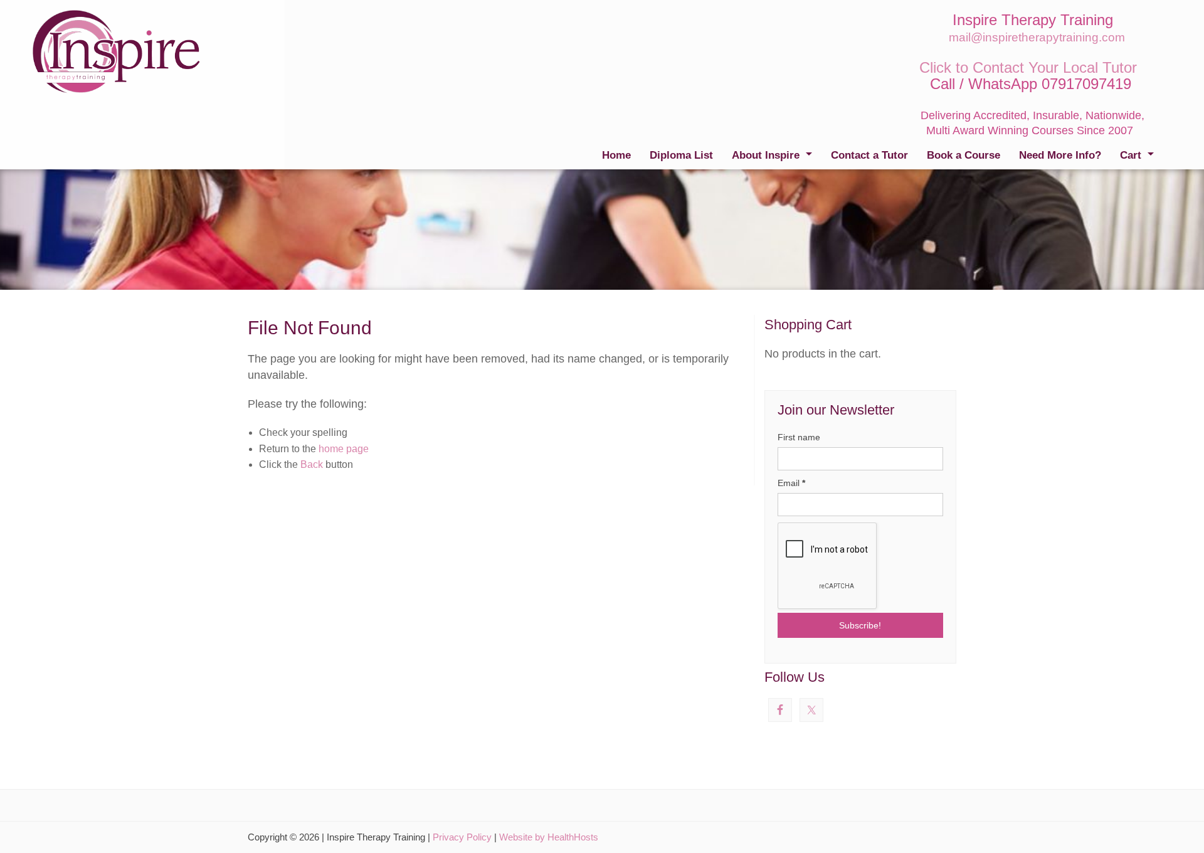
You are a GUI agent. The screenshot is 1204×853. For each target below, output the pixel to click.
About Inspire (766, 155)
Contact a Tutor (869, 155)
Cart (1130, 155)
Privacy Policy (462, 837)
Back (311, 464)
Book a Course (963, 155)
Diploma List (681, 155)
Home (616, 155)
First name (799, 437)
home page (344, 448)
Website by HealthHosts (548, 837)
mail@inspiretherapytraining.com (1037, 37)
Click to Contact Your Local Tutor (1028, 67)
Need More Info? (1060, 155)
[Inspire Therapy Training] (116, 51)
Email (791, 483)
